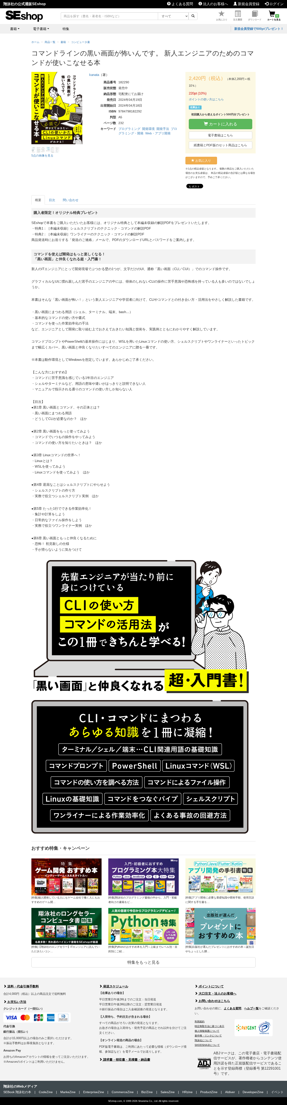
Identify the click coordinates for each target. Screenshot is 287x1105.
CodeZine (46, 1092)
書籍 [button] (13, 29)
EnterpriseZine (93, 1092)
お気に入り (221, 19)
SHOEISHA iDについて (207, 1045)
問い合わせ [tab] (70, 200)
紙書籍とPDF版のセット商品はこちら (220, 145)
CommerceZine (123, 1092)
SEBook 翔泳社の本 (17, 1092)
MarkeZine (68, 1092)
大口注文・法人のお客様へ (217, 993)
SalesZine (168, 1092)
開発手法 (163, 129)
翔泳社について (203, 1040)
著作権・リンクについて (208, 1035)
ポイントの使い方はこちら (206, 99)
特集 (66, 29)
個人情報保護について (207, 1031)
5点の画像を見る (42, 155)
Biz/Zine (147, 1092)
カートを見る (274, 18)
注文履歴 (237, 19)
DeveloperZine (253, 1092)
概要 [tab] (38, 200)
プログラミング (129, 129)
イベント (277, 1092)
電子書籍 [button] (39, 29)
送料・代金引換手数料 (23, 986)
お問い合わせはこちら (214, 1001)
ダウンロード (254, 19)
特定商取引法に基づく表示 (209, 1026)
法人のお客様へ (215, 4)
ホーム (35, 42)
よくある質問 (182, 4)
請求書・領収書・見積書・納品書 (126, 1059)
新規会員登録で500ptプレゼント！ (259, 28)
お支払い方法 (16, 1002)
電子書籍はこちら (220, 135)
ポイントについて (211, 986)
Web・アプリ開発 (158, 133)
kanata (94, 75)
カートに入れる (222, 124)
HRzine (187, 1092)
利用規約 (199, 1021)
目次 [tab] (52, 200)
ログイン (276, 4)
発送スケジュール (115, 986)
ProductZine (208, 1092)
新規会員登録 (248, 4)
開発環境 (148, 129)
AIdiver (230, 1092)
